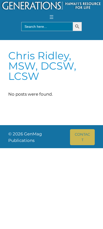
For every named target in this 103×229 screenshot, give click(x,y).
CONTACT (82, 137)
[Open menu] (51, 17)
